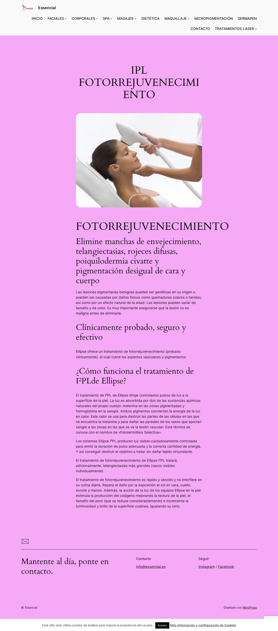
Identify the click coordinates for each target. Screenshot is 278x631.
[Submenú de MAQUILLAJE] (188, 19)
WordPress (250, 607)
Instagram (206, 567)
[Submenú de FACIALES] (66, 19)
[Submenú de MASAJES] (136, 19)
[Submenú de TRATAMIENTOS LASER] (256, 29)
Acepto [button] (162, 625)
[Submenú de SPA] (111, 19)
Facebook (226, 567)
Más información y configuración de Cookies (203, 625)
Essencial (47, 7)
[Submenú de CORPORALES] (97, 19)
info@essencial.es (151, 567)
